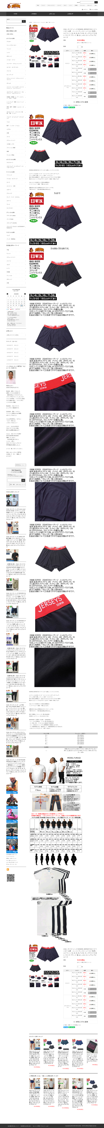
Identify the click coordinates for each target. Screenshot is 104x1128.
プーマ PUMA (10, 219)
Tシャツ (43, 5)
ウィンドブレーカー (11, 45)
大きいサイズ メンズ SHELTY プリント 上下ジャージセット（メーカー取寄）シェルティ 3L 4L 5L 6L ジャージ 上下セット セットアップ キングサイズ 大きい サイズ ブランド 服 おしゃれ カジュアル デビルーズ (63, 1098)
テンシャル (82, 5)
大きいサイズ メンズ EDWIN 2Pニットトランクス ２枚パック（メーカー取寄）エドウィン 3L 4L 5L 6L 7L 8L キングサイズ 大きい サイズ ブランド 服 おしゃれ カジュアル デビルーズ (49, 1057)
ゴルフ (65, 5)
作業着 (76, 5)
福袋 (8, 151)
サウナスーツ (10, 162)
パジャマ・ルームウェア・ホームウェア (15, 117)
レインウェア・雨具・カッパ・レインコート (15, 102)
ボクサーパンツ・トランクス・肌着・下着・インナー (44, 22)
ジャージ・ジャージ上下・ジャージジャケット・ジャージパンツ (15, 87)
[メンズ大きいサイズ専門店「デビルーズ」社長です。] (10, 383)
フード (8, 136)
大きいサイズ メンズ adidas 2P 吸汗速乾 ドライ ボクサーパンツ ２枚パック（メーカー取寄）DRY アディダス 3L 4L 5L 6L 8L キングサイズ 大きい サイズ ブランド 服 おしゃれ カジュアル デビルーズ (16, 542)
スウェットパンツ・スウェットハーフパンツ (15, 79)
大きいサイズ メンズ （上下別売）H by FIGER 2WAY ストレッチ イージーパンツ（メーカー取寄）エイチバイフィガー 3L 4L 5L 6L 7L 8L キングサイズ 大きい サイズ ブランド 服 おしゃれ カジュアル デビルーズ (16, 710)
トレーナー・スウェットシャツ (14, 63)
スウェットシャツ (11, 140)
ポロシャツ (89, 5)
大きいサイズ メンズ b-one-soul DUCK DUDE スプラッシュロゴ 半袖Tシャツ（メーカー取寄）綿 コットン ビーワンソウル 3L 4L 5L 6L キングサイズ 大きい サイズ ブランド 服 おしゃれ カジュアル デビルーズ (16, 514)
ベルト (8, 122)
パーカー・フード (11, 59)
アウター (9, 41)
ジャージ (59, 5)
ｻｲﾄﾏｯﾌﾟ (88, 13)
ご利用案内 (34, 13)
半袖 (38, 5)
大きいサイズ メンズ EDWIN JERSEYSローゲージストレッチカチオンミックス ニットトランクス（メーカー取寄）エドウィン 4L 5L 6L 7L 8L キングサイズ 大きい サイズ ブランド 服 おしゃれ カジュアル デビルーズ (77, 1059)
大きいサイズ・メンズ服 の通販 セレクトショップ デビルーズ (83, 1127)
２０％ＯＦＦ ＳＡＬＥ (12, 356)
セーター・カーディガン (12, 67)
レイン (70, 5)
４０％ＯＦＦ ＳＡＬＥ (12, 349)
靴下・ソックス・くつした (13, 125)
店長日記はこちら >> (21, 465)
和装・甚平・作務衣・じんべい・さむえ (15, 107)
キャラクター (10, 208)
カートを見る (94, 9)
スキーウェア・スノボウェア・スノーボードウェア (15, 167)
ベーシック (9, 175)
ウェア (8, 235)
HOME (15, 13)
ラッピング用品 (10, 155)
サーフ (8, 182)
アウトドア (9, 193)
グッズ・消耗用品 (11, 239)
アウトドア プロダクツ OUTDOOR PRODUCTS (15, 227)
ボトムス (9, 83)
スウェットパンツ (51, 5)
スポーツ (9, 189)
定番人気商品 (10, 34)
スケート (9, 200)
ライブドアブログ (9, 856)
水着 (95, 5)
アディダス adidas (11, 215)
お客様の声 (70, 13)
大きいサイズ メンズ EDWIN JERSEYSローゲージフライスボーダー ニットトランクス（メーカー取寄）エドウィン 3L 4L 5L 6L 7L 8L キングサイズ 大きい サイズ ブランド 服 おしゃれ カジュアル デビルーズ (63, 1059)
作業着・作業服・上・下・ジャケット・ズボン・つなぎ (15, 97)
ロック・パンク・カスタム (13, 197)
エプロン (9, 129)
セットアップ (10, 74)
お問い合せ (52, 13)
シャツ (8, 52)
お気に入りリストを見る (12, 335)
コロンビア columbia (12, 222)
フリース (9, 71)
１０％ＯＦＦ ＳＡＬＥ (12, 360)
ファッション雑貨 (11, 147)
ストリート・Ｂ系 (11, 186)
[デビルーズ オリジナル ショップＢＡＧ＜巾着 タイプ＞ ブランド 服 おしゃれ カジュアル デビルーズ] (92, 1046)
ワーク (8, 204)
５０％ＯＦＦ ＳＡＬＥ (12, 345)
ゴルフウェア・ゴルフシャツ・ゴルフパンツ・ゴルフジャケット (15, 92)
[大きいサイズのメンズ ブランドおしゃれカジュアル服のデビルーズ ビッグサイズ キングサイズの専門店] (14, 8)
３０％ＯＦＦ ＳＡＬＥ (12, 352)
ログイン (86, 9)
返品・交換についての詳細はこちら (73, 105)
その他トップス (10, 144)
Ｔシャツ (9, 48)
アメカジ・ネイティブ (12, 178)
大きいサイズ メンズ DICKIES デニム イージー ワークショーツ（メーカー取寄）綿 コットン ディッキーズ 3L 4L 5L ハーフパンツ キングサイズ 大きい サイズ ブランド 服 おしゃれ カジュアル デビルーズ (16, 626)
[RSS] (8, 870)
